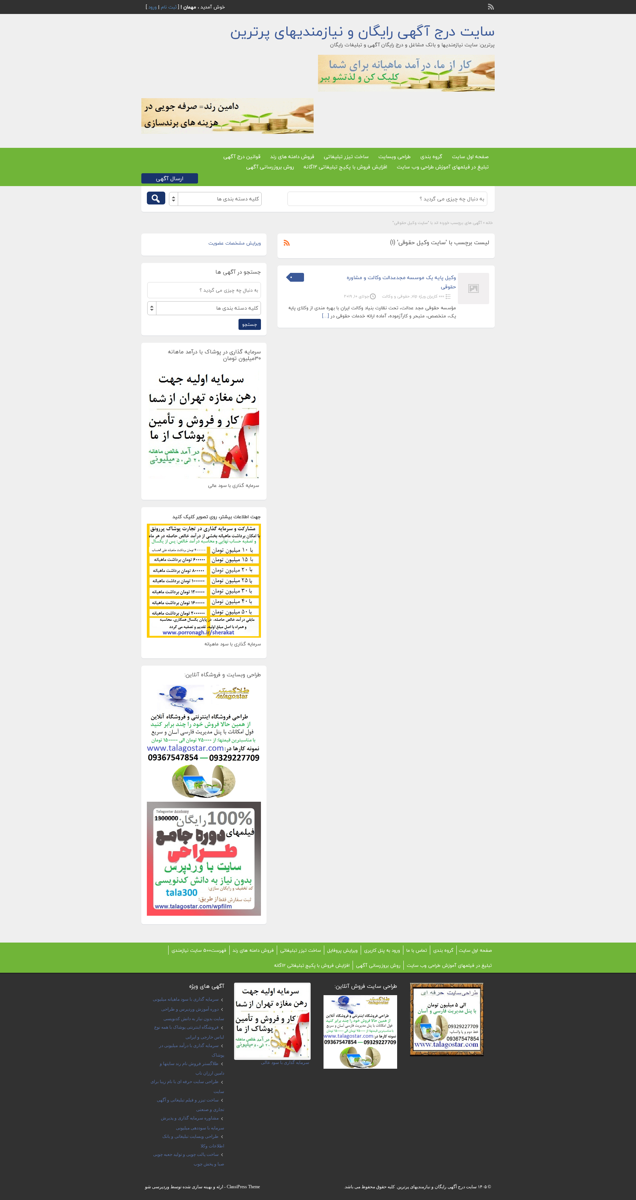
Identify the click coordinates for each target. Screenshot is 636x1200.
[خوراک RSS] (492, 6)
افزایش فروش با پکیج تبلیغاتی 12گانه (345, 166)
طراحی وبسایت (394, 156)
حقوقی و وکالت (396, 296)
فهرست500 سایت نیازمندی (199, 950)
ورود (152, 7)
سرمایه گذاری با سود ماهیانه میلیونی (186, 999)
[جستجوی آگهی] (156, 198)
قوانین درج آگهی (242, 156)
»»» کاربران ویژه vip (428, 296)
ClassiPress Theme (243, 1186)
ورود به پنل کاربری (382, 950)
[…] (325, 316)
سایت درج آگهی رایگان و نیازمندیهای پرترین (362, 31)
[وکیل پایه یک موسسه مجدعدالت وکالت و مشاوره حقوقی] (473, 303)
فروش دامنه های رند (292, 156)
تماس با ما (416, 950)
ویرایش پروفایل (342, 950)
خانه (489, 222)
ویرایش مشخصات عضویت (234, 243)
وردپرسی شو (157, 1186)
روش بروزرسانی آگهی (270, 166)
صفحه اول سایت (470, 156)
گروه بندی (431, 156)
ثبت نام (169, 7)
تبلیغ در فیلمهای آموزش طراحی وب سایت (443, 166)
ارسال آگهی (169, 178)
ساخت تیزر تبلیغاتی (346, 156)
